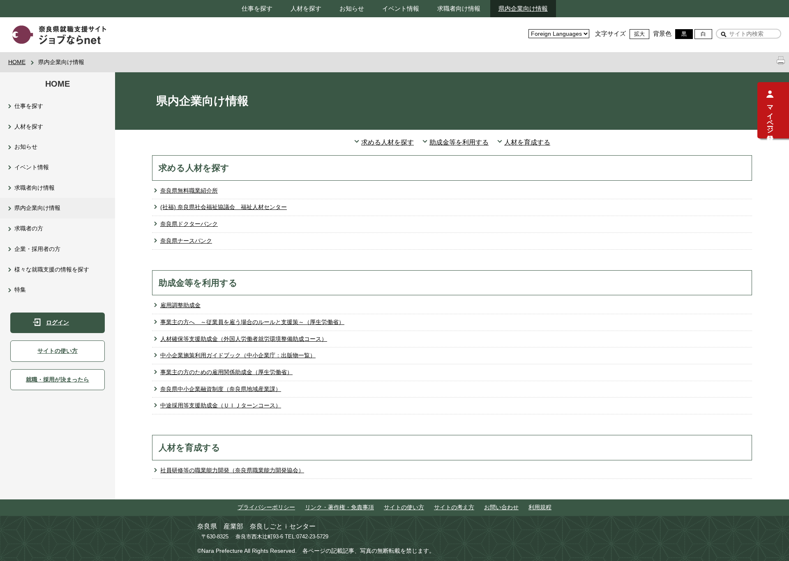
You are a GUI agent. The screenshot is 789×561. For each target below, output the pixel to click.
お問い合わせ (501, 507)
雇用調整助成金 (180, 305)
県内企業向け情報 (523, 8)
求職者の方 (28, 228)
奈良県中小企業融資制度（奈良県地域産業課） (220, 389)
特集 (20, 289)
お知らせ (351, 8)
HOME (16, 62)
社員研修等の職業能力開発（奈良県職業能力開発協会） (232, 470)
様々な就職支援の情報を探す (51, 269)
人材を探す (306, 8)
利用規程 (539, 507)
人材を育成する (527, 142)
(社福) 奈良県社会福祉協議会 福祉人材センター (223, 207)
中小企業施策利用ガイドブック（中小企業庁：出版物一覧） (238, 355)
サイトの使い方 (57, 350)
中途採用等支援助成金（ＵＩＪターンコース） (220, 405)
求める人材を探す (387, 142)
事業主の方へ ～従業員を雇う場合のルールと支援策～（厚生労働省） (252, 322)
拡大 (639, 34)
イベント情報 (400, 8)
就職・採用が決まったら (57, 379)
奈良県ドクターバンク (189, 224)
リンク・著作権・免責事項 (339, 507)
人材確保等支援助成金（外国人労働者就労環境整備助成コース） (243, 339)
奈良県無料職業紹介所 (189, 190)
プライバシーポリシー (266, 507)
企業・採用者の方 (37, 249)
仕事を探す (257, 8)
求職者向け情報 (458, 8)
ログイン (57, 322)
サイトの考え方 (454, 507)
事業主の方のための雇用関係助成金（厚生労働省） (226, 372)
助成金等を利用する (459, 142)
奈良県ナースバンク (186, 240)
